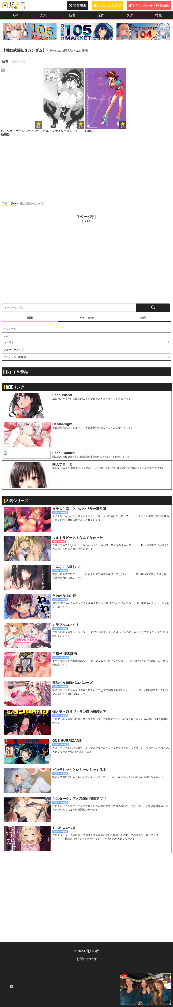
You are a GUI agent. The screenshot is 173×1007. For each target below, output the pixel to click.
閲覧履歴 (79, 5)
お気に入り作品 (110, 5)
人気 (43, 15)
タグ (129, 15)
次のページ (155, 218)
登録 (80, 127)
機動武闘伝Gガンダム (31, 203)
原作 (100, 15)
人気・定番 (86, 318)
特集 (158, 15)
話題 (30, 318)
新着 (72, 15)
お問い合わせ (86, 959)
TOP (14, 15)
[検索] (153, 307)
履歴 (143, 318)
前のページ (17, 218)
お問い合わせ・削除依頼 (151, 5)
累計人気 (18, 61)
